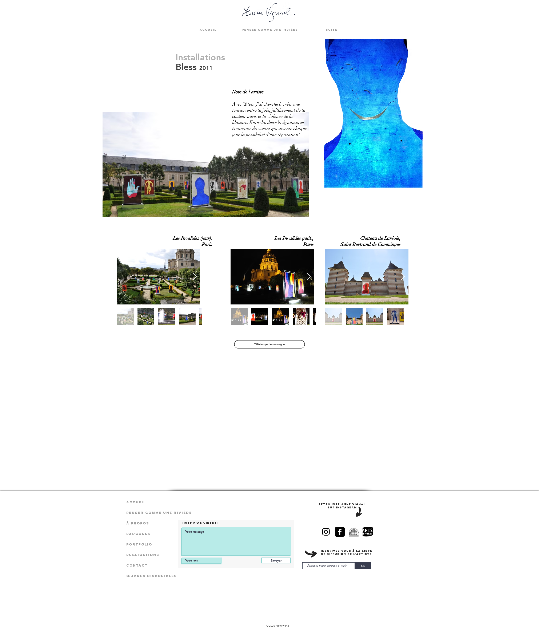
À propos (137, 523)
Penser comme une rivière (151, 513)
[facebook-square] (340, 532)
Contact (137, 565)
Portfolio (139, 544)
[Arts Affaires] (368, 532)
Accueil (136, 502)
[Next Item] (194, 277)
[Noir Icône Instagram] (326, 532)
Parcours (138, 534)
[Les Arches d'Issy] (354, 532)
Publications (142, 555)
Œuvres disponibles (151, 576)
